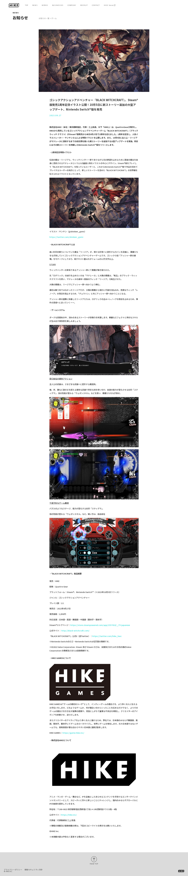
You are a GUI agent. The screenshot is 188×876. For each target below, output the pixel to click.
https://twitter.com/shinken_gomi (66, 237)
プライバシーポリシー (13, 869)
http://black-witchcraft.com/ (75, 630)
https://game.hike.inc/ (73, 732)
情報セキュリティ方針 (33, 869)
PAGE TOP (94, 863)
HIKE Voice (108, 5)
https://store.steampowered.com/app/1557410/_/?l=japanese (100, 625)
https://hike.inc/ (69, 814)
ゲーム (54, 18)
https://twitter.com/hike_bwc (107, 636)
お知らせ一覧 (44, 18)
